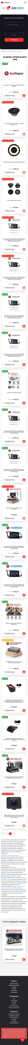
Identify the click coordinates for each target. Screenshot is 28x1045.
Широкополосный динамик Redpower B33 (14, 162)
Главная (3, 51)
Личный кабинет (14, 1022)
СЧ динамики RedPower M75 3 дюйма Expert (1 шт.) (14, 124)
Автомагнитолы (14, 983)
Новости (14, 1004)
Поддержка (14, 1011)
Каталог (14, 981)
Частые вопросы (14, 1017)
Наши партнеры (14, 1005)
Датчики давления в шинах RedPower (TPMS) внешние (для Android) (14, 777)
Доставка (14, 1021)
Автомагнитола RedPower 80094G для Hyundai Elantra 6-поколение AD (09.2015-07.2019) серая (14, 586)
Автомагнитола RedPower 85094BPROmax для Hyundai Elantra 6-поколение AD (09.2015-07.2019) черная (14, 278)
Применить (14, 39)
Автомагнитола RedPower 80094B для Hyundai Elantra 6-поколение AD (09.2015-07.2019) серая (14, 547)
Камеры (14, 988)
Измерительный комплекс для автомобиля (14, 508)
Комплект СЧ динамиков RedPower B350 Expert (14, 85)
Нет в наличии (23, 134)
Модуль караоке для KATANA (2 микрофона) (14, 623)
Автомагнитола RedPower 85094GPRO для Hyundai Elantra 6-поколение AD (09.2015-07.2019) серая (14, 355)
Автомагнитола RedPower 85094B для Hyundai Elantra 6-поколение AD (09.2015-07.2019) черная (14, 432)
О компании (14, 1000)
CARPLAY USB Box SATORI (14, 392)
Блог (14, 998)
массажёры (9, 888)
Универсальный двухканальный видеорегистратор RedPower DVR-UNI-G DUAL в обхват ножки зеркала (14, 701)
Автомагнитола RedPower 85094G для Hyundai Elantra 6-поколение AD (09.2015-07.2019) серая (14, 470)
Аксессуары (14, 990)
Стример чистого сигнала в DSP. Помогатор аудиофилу (14, 662)
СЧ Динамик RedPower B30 (14, 200)
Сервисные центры (14, 1015)
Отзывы (14, 1002)
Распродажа (14, 992)
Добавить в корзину (23, 95)
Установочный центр (14, 1014)
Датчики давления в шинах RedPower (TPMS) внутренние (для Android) (14, 949)
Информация (14, 996)
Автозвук (14, 987)
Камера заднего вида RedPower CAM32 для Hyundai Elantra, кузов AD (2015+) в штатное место (14, 816)
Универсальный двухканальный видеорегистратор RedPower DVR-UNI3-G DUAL (14, 739)
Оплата (14, 1019)
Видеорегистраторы (14, 985)
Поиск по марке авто (14, 1007)
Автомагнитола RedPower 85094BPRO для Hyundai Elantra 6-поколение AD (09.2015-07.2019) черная (14, 317)
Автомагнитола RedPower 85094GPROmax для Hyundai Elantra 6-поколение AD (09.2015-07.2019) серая (14, 240)
